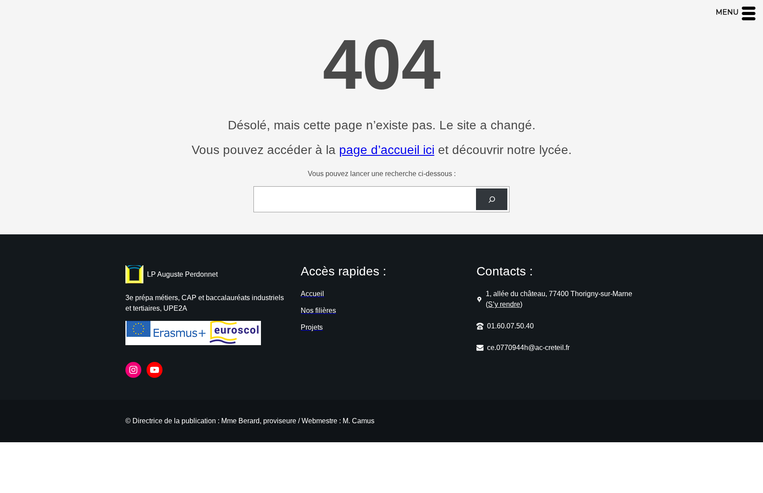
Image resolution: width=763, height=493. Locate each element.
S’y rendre (504, 304)
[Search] (491, 199)
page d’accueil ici (386, 150)
